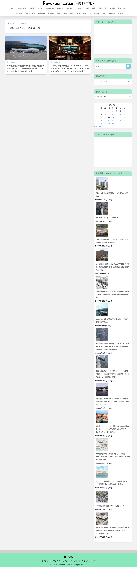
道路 (84, 13)
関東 (59, 13)
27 (105, 123)
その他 (120, 13)
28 (109, 123)
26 (101, 123)
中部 (100, 8)
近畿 (87, 8)
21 (109, 120)
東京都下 (51, 13)
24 (120, 120)
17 (120, 117)
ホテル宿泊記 (94, 13)
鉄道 (72, 13)
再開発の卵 (50, 8)
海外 (65, 13)
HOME (69, 557)
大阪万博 (60, 8)
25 (124, 120)
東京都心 (41, 13)
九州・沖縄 (18, 13)
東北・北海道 (30, 13)
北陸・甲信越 (110, 8)
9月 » (101, 127)
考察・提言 (22, 8)
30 (116, 123)
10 (120, 114)
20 (105, 120)
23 (116, 120)
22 (113, 120)
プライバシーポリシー (61, 561)
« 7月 (96, 127)
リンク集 (74, 561)
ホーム (92, 561)
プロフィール (46, 561)
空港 (78, 13)
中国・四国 (122, 8)
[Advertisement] (113, 39)
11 (124, 114)
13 (105, 117)
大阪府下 (79, 8)
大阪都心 (69, 8)
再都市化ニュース (36, 8)
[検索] (128, 66)
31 (120, 123)
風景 (104, 13)
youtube (112, 13)
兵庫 (93, 8)
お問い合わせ (84, 561)
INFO (13, 8)
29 (113, 123)
